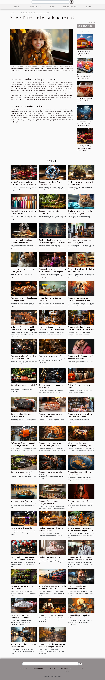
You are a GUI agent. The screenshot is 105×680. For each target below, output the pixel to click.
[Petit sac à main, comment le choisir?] (81, 375)
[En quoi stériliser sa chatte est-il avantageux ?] (24, 259)
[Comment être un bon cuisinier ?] (52, 605)
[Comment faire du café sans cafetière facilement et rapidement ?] (81, 317)
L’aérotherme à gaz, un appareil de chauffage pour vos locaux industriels (23, 445)
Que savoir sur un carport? (21, 472)
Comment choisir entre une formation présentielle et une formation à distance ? (79, 300)
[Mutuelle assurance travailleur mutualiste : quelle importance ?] (81, 518)
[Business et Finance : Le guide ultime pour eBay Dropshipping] (24, 317)
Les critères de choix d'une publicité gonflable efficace (84, 53)
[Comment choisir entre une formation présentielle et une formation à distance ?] (81, 288)
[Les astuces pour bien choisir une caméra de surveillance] (24, 634)
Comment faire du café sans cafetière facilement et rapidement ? (81, 329)
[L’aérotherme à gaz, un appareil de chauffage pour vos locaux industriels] (24, 433)
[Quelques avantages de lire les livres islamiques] (52, 518)
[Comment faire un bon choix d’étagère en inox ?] (52, 491)
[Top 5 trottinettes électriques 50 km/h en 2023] (52, 375)
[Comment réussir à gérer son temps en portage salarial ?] (52, 433)
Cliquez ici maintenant (48, 84)
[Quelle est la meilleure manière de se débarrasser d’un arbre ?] (81, 172)
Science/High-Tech (70, 7)
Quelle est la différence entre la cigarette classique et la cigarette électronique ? (52, 242)
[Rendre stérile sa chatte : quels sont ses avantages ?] (81, 201)
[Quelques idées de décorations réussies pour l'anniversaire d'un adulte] (24, 547)
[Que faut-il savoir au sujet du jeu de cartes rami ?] (81, 259)
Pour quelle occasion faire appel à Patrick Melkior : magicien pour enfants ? (52, 271)
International (35, 7)
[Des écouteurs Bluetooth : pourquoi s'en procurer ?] (81, 576)
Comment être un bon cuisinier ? (51, 615)
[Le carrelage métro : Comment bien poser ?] (52, 288)
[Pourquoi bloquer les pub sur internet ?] (81, 605)
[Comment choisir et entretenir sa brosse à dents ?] (24, 201)
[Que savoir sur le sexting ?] (81, 491)
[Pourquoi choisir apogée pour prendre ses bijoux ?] (52, 404)
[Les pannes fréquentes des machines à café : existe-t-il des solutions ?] (52, 317)
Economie (17, 7)
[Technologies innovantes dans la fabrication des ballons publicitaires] (85, 65)
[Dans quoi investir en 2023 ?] (52, 346)
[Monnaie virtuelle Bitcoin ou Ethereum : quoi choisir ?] (24, 230)
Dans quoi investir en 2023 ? (50, 356)
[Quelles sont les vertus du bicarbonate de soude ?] (24, 605)
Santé (52, 7)
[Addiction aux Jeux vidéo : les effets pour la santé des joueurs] (81, 433)
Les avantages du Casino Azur (22, 501)
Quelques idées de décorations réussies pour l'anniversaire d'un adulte (23, 559)
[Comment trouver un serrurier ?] (52, 462)
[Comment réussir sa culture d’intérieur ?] (52, 201)
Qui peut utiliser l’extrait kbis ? (22, 528)
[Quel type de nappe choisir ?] (52, 547)
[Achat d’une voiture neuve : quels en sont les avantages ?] (52, 576)
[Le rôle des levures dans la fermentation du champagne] (85, 89)
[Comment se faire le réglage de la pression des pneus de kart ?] (24, 346)
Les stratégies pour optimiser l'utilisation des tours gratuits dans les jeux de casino (84, 147)
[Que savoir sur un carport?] (24, 462)
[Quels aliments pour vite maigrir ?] (24, 375)
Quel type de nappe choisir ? (50, 557)
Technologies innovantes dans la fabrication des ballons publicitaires (84, 76)
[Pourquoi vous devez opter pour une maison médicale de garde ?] (81, 547)
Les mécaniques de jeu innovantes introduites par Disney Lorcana (84, 123)
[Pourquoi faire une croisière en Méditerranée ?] (81, 462)
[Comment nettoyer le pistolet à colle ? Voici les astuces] (81, 404)
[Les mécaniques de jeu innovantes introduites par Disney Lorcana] (85, 112)
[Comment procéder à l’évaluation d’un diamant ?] (52, 172)
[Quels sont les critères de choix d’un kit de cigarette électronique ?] (81, 230)
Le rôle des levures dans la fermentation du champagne (84, 100)
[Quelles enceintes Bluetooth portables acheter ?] (24, 404)
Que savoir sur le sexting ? (78, 501)
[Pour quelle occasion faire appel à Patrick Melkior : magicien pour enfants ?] (52, 259)
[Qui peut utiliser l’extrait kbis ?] (24, 518)
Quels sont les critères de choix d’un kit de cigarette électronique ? (80, 242)
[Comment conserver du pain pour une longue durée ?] (24, 288)
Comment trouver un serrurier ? (51, 472)
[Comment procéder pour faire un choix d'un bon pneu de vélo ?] (52, 634)
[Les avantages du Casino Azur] (24, 491)
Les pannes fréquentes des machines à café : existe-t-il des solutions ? (51, 329)
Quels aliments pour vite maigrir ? (24, 385)
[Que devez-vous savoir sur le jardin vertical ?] (24, 576)
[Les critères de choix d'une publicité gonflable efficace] (85, 42)
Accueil (12, 13)
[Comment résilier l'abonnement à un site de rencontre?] (81, 346)
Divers (88, 7)
